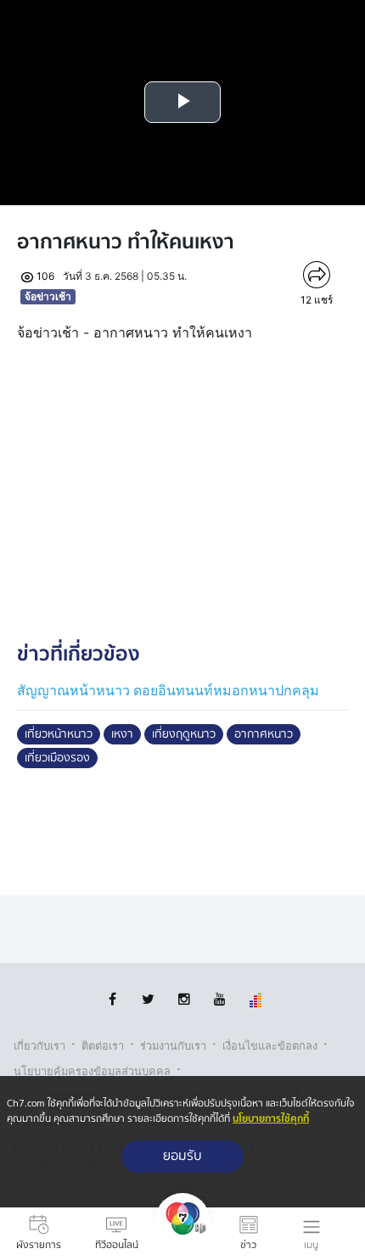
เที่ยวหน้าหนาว (59, 734)
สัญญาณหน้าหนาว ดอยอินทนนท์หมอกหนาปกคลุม (168, 690)
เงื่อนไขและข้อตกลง (269, 1046)
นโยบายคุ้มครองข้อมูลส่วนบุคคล (92, 1071)
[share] (317, 274)
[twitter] (148, 999)
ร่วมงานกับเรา (173, 1046)
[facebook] (112, 999)
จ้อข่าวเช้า (48, 296)
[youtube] (219, 999)
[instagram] (184, 999)
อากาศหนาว (263, 734)
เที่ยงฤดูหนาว (184, 734)
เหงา (122, 734)
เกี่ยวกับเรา (39, 1046)
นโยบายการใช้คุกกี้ (271, 1119)
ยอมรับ (182, 1156)
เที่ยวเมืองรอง (57, 758)
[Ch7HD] (182, 1233)
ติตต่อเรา (102, 1046)
